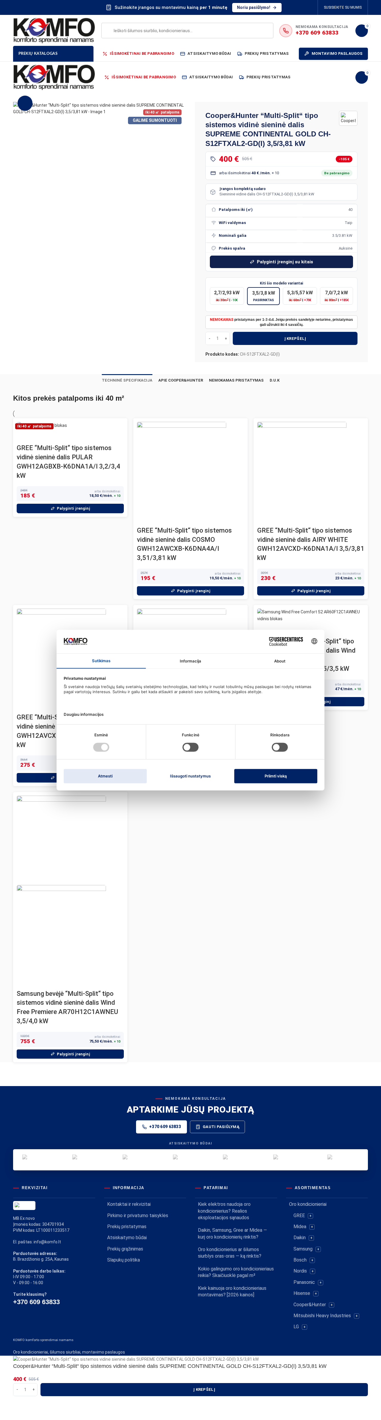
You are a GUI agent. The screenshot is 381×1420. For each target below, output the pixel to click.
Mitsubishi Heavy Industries (322, 1315)
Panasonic (304, 1282)
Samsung (303, 1249)
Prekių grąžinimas (125, 1249)
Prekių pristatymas (126, 1226)
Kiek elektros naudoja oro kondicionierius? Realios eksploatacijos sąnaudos (224, 1210)
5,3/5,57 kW (300, 296)
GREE (299, 1215)
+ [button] (310, 1216)
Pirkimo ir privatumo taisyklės (137, 1215)
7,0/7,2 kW (336, 296)
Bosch (300, 1260)
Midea (299, 1226)
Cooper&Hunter (309, 1304)
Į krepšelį (295, 338)
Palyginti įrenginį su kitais (285, 262)
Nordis (300, 1271)
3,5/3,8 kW (263, 296)
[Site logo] (54, 30)
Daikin (299, 1237)
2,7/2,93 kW (227, 296)
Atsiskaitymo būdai (127, 1237)
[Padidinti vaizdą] (25, 103)
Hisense (301, 1293)
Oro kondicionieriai (308, 1204)
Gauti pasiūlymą (221, 1127)
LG (296, 1326)
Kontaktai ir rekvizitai (129, 1204)
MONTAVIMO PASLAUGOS (337, 53)
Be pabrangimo (336, 173)
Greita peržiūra (24, 436)
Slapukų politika (123, 1260)
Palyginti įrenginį (73, 508)
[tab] (127, 380)
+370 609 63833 (165, 1126)
